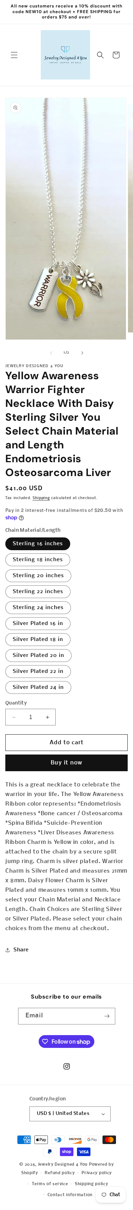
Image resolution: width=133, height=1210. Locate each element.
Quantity (16, 703)
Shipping (41, 498)
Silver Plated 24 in (38, 687)
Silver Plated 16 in (38, 623)
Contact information (70, 1195)
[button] (14, 55)
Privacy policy (97, 1173)
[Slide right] (82, 353)
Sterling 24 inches (38, 607)
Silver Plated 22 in (38, 671)
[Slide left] (51, 353)
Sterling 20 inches (38, 576)
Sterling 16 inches (38, 544)
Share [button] (21, 950)
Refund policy (59, 1173)
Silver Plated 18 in (38, 639)
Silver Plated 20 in (38, 655)
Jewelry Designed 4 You (63, 1164)
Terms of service (50, 1184)
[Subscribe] (107, 1016)
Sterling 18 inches (38, 560)
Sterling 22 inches (38, 592)
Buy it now (66, 763)
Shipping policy (91, 1184)
